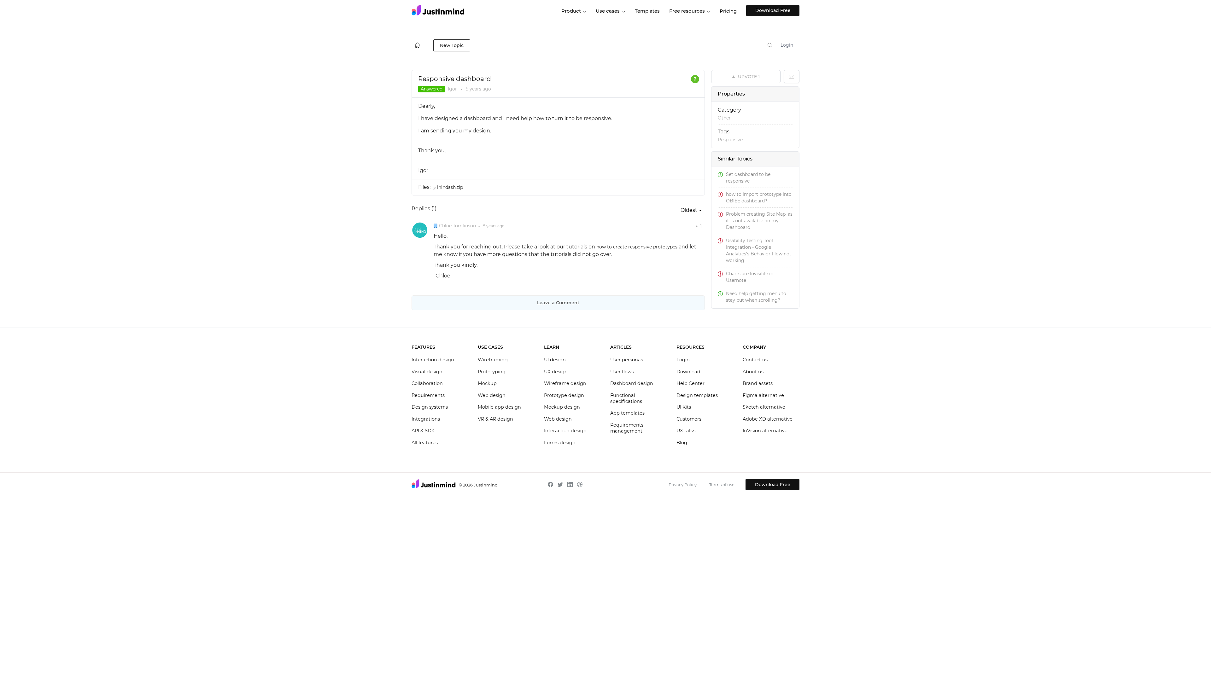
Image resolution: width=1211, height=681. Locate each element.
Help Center (690, 383)
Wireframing (493, 360)
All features (425, 442)
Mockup (487, 383)
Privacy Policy (683, 484)
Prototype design (564, 395)
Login (787, 45)
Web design (492, 395)
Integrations (426, 419)
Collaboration (427, 383)
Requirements (428, 395)
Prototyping (492, 372)
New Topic (452, 45)
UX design (556, 372)
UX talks (685, 431)
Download (688, 372)
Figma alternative (763, 395)
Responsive (730, 140)
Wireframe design (565, 383)
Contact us (755, 360)
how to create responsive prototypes (636, 247)
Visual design (427, 372)
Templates (647, 11)
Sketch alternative (764, 407)
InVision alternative (765, 431)
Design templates (697, 395)
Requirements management (626, 428)
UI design (555, 360)
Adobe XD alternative (768, 419)
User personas (626, 360)
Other (724, 118)
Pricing (728, 11)
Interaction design (433, 360)
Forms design (560, 442)
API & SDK (423, 431)
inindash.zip (450, 187)
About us (753, 372)
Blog (681, 442)
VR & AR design (495, 419)
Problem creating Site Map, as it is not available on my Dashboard (759, 220)
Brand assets (758, 383)
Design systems (430, 407)
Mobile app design (499, 407)
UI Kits (683, 407)
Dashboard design (631, 383)
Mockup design (562, 407)
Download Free (773, 10)
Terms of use (721, 484)
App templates (627, 413)
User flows (622, 372)
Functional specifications (626, 399)
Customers (688, 419)
